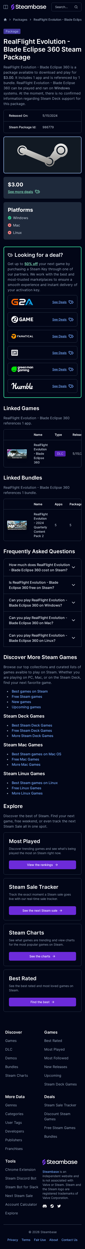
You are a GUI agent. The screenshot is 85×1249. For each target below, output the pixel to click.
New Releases (55, 1067)
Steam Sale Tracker (60, 1105)
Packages (20, 19)
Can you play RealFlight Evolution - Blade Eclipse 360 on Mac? (38, 620)
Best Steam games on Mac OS (36, 754)
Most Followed (56, 1058)
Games (11, 1040)
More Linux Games (27, 793)
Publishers (13, 1140)
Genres (11, 1105)
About (53, 1240)
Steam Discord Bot (20, 1178)
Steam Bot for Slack (21, 1187)
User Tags (13, 1122)
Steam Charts (16, 1075)
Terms (26, 1240)
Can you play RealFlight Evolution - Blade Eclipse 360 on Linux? (38, 638)
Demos (11, 1058)
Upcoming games (26, 707)
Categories (14, 1114)
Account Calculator (21, 1204)
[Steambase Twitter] (59, 1206)
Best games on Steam (30, 691)
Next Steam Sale (19, 1195)
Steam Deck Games (60, 1084)
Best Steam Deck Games (32, 725)
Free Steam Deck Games (32, 730)
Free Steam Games (59, 1128)
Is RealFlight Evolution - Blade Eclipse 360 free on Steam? (33, 585)
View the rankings (40, 865)
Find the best (40, 1002)
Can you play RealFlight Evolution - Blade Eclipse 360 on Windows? (38, 602)
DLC (8, 1049)
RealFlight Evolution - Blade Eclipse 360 (41, 453)
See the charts (39, 956)
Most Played (54, 1049)
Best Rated (53, 1040)
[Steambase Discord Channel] (44, 1206)
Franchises (14, 1148)
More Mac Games (26, 764)
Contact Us (69, 1240)
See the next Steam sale (39, 910)
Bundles (11, 1067)
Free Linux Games (26, 788)
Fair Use (40, 1240)
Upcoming (52, 1075)
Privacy (12, 1240)
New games (21, 702)
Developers (14, 1131)
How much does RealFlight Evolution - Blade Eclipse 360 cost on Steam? (39, 567)
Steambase (50, 1171)
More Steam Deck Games (32, 736)
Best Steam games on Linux (35, 783)
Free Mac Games (25, 759)
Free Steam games (27, 696)
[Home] (5, 19)
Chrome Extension (20, 1169)
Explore (11, 1213)
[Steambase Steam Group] (52, 1206)
